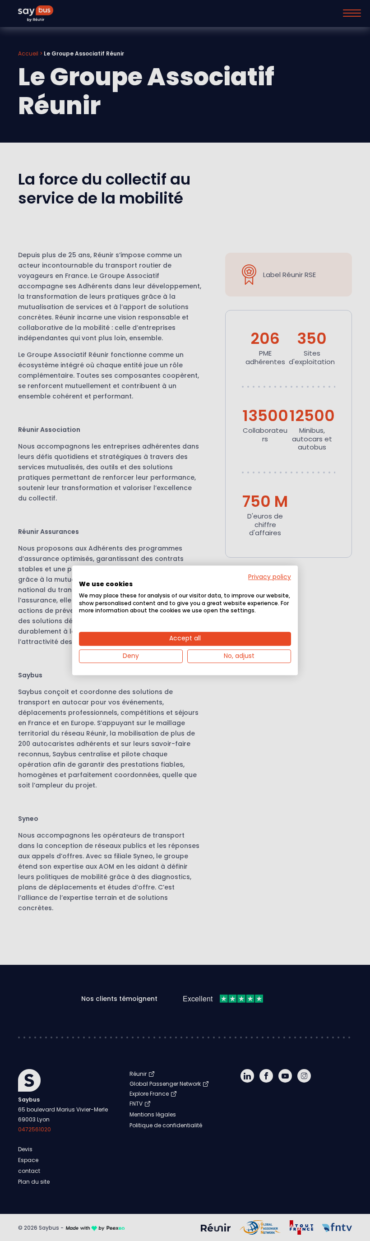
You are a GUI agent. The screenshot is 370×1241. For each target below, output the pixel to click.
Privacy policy (269, 577)
